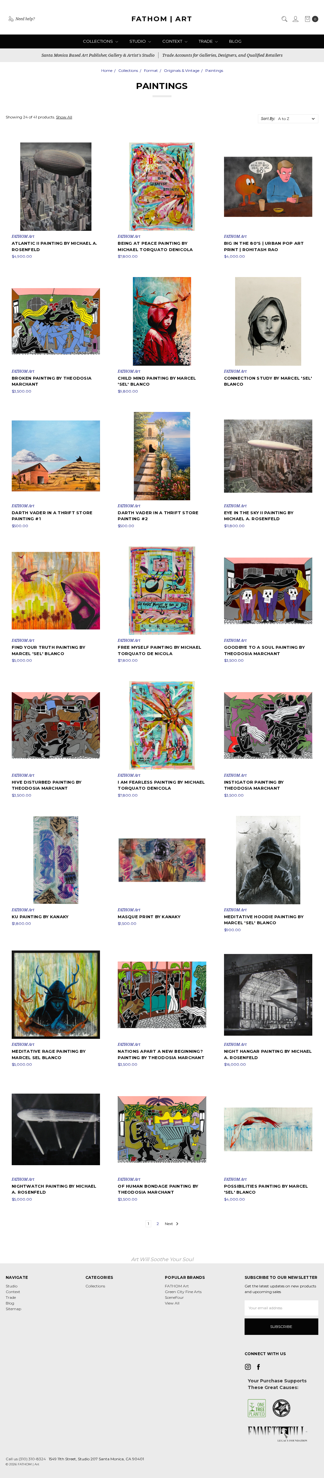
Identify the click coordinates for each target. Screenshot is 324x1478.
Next (169, 1223)
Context (172, 41)
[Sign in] (295, 19)
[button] (257, 1408)
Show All (64, 117)
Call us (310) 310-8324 (26, 1458)
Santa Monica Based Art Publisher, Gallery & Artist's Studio (97, 55)
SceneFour (174, 1297)
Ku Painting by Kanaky (40, 916)
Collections (98, 41)
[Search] (284, 19)
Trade (206, 41)
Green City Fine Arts (183, 1291)
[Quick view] (95, 147)
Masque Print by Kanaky (149, 916)
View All (172, 1303)
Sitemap (13, 1308)
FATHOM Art (177, 1286)
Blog (235, 41)
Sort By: (268, 118)
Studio (138, 41)
